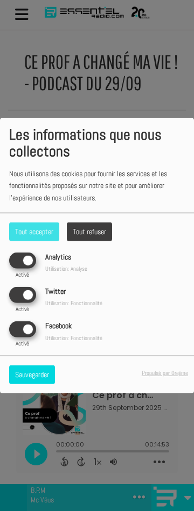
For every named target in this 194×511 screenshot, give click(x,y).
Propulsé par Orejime (165, 373)
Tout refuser (89, 231)
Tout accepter (34, 231)
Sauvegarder (32, 374)
